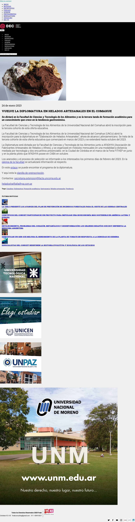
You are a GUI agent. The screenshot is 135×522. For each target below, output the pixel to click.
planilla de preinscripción (30, 172)
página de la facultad (13, 162)
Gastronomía (45, 189)
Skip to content (5, 1)
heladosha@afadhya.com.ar (17, 183)
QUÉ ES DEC (8, 18)
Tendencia (70, 189)
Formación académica (32, 189)
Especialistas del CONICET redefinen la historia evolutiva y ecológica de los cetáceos (48, 245)
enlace (14, 167)
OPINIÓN (7, 12)
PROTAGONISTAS (10, 14)
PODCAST (7, 10)
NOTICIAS (7, 6)
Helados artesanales (58, 189)
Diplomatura (18, 189)
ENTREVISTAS (9, 8)
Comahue (10, 189)
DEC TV (6, 20)
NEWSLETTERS (9, 16)
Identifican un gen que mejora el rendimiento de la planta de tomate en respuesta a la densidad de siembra (60, 237)
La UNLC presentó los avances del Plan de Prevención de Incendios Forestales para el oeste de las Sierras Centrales (64, 206)
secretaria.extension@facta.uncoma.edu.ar (37, 178)
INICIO (6, 4)
